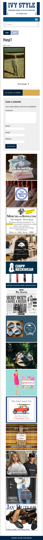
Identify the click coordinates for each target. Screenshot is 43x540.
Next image (22, 84)
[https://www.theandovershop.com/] (21, 206)
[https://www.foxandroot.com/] (21, 367)
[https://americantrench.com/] (21, 259)
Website (8, 139)
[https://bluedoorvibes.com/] (21, 340)
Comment (9, 110)
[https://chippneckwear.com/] (21, 286)
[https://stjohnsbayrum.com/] (21, 448)
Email (7, 132)
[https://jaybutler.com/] (21, 529)
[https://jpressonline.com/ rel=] (21, 179)
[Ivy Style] (21, 8)
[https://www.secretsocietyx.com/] (21, 313)
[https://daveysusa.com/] (21, 502)
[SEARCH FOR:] (21, 24)
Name (7, 126)
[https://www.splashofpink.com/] (21, 394)
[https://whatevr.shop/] (21, 475)
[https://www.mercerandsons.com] (21, 232)
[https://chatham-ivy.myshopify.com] (21, 421)
